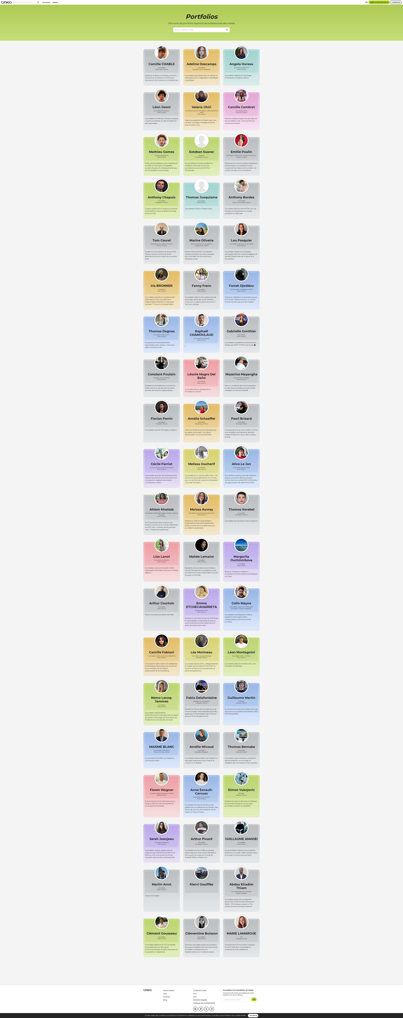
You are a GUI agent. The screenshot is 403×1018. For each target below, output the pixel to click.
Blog (165, 1000)
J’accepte (253, 1015)
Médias (55, 2)
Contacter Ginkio (200, 990)
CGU (195, 994)
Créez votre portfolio (379, 2)
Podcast (166, 997)
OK (254, 999)
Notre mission (169, 990)
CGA (194, 997)
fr (366, 2)
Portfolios (46, 2)
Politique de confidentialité (235, 1015)
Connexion (396, 2)
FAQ (165, 994)
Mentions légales (200, 1000)
